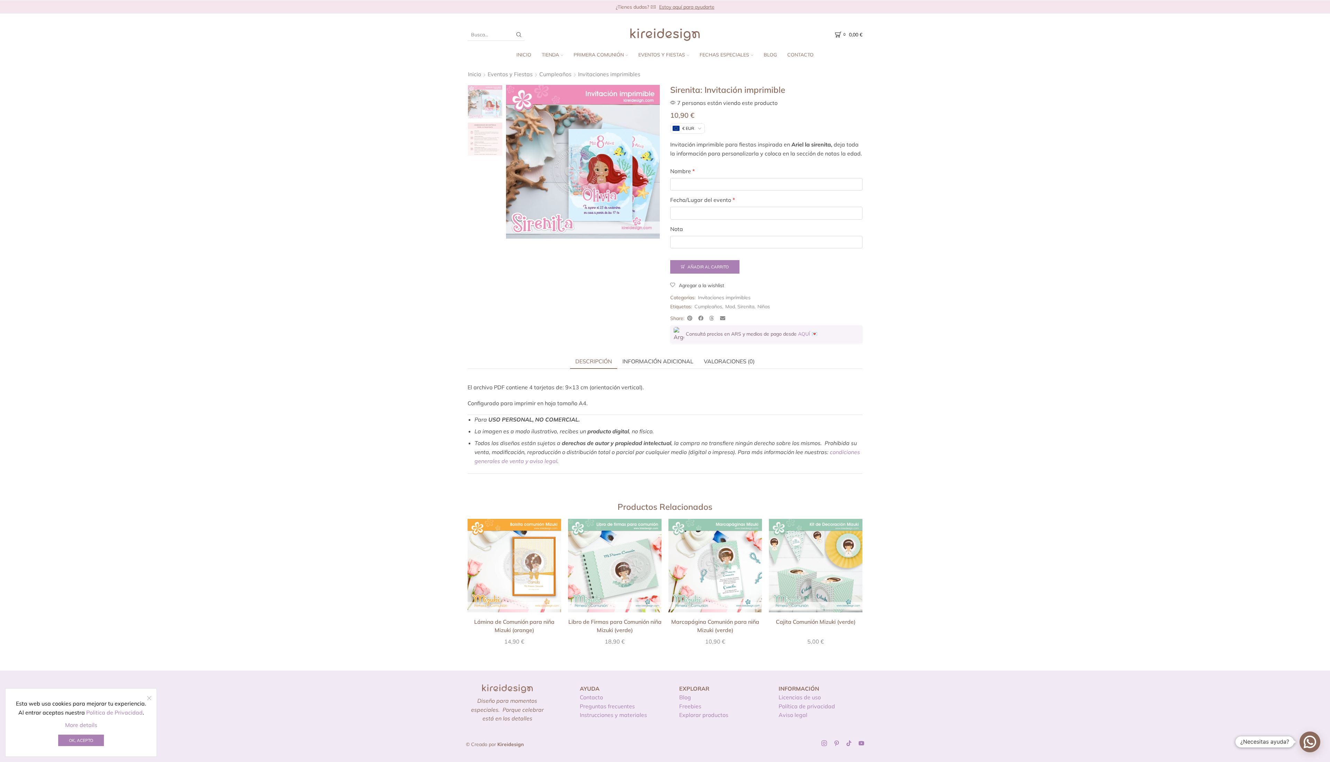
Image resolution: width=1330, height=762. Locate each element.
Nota (676, 228)
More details (81, 724)
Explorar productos (703, 714)
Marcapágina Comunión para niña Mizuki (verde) (715, 625)
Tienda (550, 55)
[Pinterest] (836, 743)
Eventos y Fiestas (661, 55)
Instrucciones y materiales (613, 714)
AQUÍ (804, 334)
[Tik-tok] (849, 743)
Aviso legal (793, 714)
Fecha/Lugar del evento (702, 199)
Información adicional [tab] (657, 361)
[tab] (593, 361)
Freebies (690, 706)
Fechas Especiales (724, 55)
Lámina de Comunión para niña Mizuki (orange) (514, 625)
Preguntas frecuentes (607, 706)
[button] (689, 318)
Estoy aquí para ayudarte (687, 7)
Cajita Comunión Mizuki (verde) (815, 621)
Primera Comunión (599, 55)
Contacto (800, 55)
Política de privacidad (807, 706)
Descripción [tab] (593, 361)
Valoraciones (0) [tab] (729, 361)
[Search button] (519, 35)
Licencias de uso (800, 697)
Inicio (523, 55)
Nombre (682, 171)
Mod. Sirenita (739, 306)
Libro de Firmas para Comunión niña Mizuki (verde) (615, 625)
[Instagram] (824, 743)
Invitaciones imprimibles (609, 74)
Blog (770, 55)
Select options (514, 568)
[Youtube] (861, 743)
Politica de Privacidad (114, 712)
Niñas (763, 306)
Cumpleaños (555, 74)
